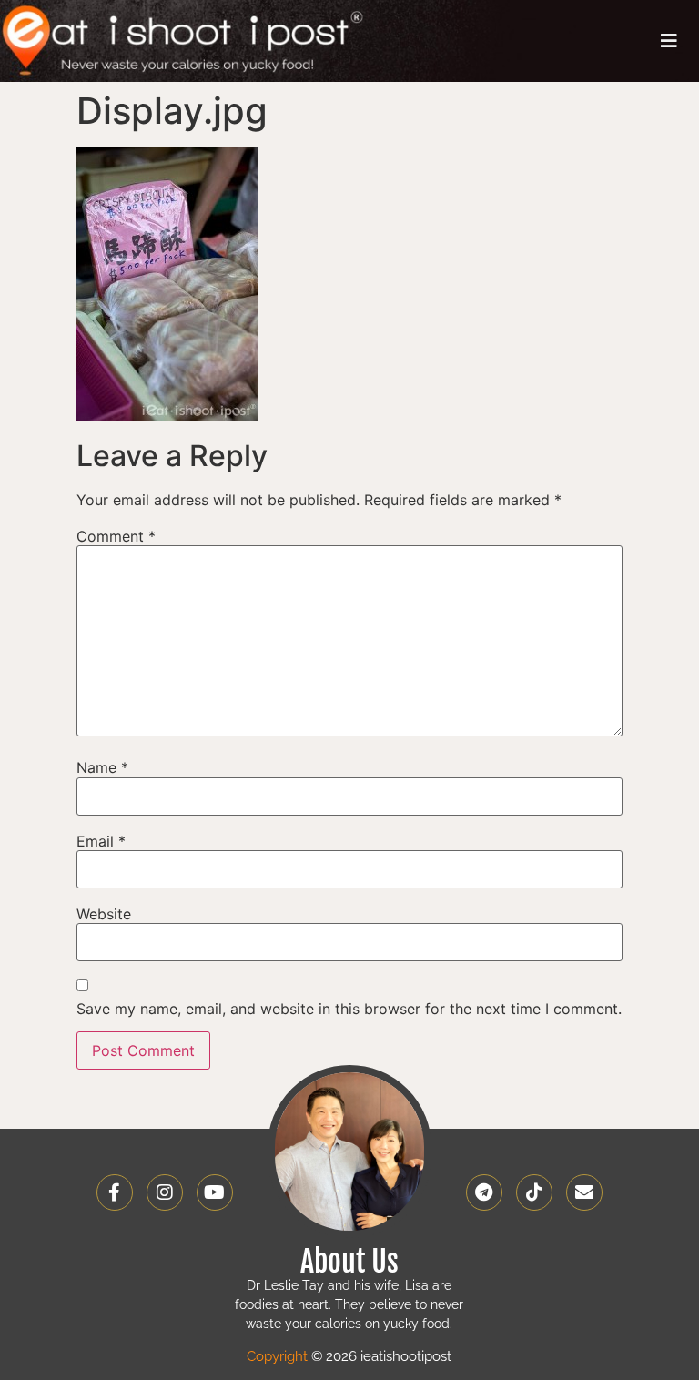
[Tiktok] (534, 1192)
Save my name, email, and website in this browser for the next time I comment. (349, 1008)
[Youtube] (215, 1192)
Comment (116, 536)
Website (103, 914)
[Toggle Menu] (669, 41)
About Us (349, 1261)
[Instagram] (165, 1192)
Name (102, 767)
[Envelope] (584, 1192)
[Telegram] (484, 1192)
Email (101, 841)
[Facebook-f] (114, 1192)
